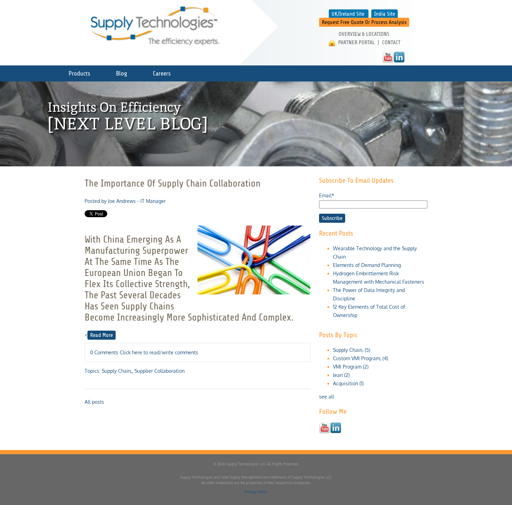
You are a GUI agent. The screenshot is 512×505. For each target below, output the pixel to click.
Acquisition (348, 383)
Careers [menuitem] (162, 73)
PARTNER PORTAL (356, 42)
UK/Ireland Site (348, 14)
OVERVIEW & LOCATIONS (364, 34)
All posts (94, 402)
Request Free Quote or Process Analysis (364, 22)
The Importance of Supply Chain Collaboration (173, 183)
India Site (384, 14)
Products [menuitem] (79, 73)
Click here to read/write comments (159, 352)
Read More (101, 335)
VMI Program (351, 367)
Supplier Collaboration (159, 371)
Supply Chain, (117, 371)
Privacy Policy (256, 492)
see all (326, 397)
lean (341, 375)
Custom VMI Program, (360, 358)
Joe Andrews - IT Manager (137, 201)
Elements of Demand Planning (367, 265)
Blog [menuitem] (121, 73)
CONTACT (391, 42)
